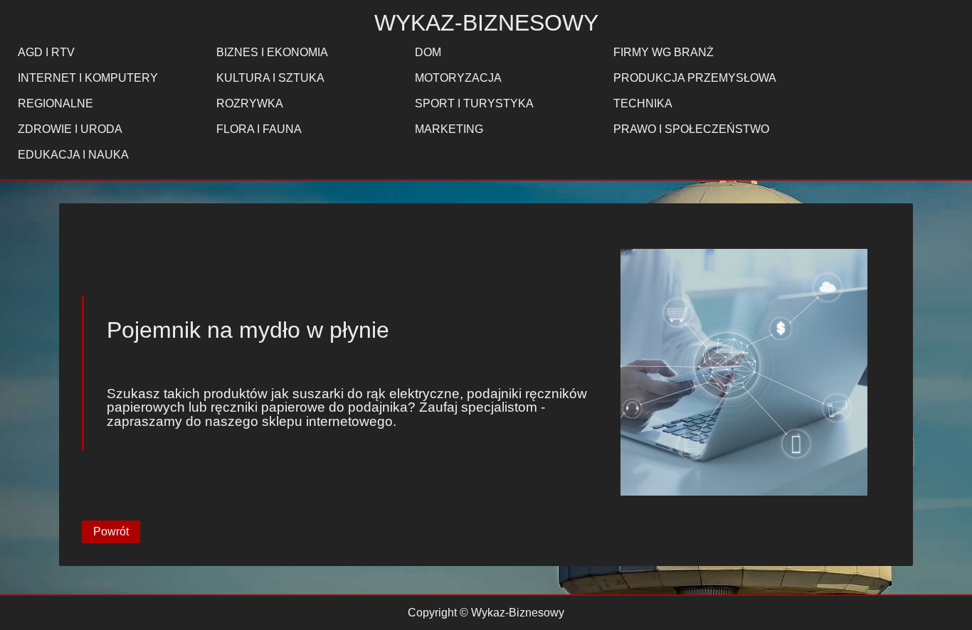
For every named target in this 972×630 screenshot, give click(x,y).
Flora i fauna (259, 129)
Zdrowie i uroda (70, 129)
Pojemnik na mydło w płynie (248, 330)
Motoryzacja (458, 78)
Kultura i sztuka (270, 78)
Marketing (449, 129)
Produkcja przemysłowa (694, 78)
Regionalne (55, 103)
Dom (428, 52)
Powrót (111, 531)
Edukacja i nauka (73, 155)
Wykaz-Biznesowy (486, 22)
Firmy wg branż (663, 52)
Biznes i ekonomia (272, 52)
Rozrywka (249, 103)
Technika (642, 103)
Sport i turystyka (474, 103)
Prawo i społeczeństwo (691, 129)
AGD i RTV (46, 52)
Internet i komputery (88, 78)
